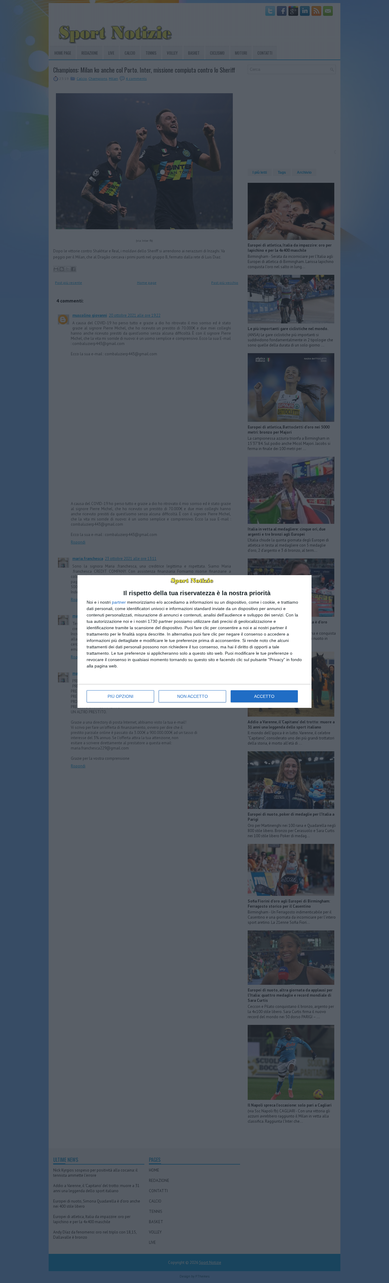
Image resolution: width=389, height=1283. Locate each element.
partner (119, 602)
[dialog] (194, 641)
